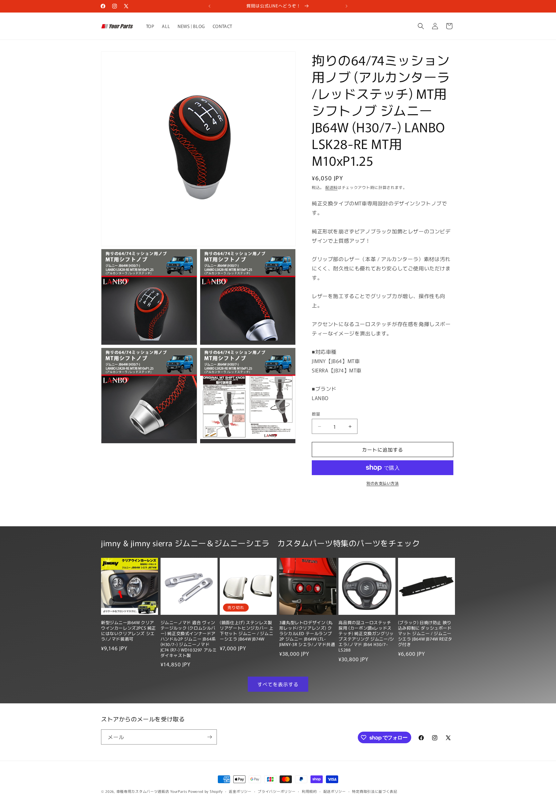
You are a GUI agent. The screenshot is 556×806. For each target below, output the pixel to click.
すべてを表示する (278, 684)
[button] (421, 26)
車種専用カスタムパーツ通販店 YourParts (151, 791)
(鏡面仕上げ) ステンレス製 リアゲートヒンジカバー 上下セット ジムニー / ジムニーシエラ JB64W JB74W (246, 631)
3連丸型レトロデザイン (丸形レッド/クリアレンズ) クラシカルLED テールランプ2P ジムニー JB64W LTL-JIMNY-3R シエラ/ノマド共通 (307, 633)
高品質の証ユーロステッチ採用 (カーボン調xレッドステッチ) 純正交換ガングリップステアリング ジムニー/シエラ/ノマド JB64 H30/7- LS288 (366, 636)
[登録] (209, 737)
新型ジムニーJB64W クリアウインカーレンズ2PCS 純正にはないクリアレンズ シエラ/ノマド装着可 (128, 631)
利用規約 (309, 791)
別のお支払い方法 (382, 483)
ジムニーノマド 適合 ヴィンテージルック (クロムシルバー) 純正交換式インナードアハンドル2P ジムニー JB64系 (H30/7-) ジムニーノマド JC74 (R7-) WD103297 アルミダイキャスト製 (189, 639)
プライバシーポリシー (276, 791)
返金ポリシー (240, 791)
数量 (316, 414)
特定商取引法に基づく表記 (374, 791)
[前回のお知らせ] (209, 6)
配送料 (331, 187)
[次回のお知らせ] (346, 6)
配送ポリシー (334, 791)
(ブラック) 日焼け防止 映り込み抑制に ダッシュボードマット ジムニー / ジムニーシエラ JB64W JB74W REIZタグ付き (425, 633)
